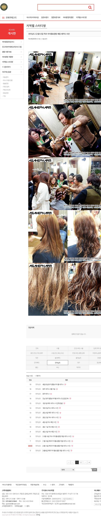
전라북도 (36, 363)
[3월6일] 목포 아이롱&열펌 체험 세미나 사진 (56, 450)
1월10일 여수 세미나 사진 (50, 408)
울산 (36, 367)
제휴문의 (71, 485)
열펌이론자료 (55, 17)
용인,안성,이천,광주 (37, 353)
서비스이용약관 (7, 485)
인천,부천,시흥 (78, 348)
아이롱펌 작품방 (7, 57)
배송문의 (6, 77)
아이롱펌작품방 (68, 17)
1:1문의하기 (6, 67)
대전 (36, 358)
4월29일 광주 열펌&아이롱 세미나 (53, 384)
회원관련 (6, 93)
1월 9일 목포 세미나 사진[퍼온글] (52, 403)
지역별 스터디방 (7, 62)
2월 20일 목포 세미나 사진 (50, 413)
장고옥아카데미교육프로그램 (12, 47)
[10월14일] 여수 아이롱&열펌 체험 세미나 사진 (57, 436)
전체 (37, 348)
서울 (57, 348)
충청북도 (57, 358)
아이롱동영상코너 (8, 42)
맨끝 (89, 462)
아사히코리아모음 (33, 17)
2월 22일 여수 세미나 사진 (50, 417)
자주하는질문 (6, 72)
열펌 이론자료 (6, 52)
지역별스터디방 (81, 17)
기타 (4, 96)
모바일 (38, 515)
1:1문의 (52, 485)
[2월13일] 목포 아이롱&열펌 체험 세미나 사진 (56, 446)
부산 (57, 367)
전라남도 (57, 363)
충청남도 (78, 358)
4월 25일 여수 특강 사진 (49, 432)
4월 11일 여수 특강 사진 (49, 427)
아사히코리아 (32, 39)
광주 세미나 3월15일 (48, 389)
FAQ (44, 485)
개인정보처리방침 (21, 485)
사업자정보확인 (67, 499)
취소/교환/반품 (7, 80)
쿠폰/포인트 (6, 90)
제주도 (78, 367)
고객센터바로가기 (7, 506)
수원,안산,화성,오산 (57, 353)
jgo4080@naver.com (13, 504)
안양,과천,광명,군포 (78, 353)
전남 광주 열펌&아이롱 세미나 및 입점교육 (55, 398)
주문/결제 (6, 87)
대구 (78, 363)
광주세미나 (46, 394)
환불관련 (6, 83)
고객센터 (61, 485)
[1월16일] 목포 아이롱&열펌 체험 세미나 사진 (56, 441)
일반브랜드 (45, 17)
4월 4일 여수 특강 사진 (49, 422)
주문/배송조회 (34, 485)
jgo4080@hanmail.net (67, 504)
